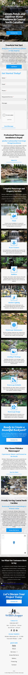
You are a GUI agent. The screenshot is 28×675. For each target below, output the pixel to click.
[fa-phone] (3, 5)
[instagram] (14, 630)
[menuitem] (14, 645)
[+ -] (14, 544)
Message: (4, 103)
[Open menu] (25, 4)
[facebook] (11, 630)
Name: (3, 78)
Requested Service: (7, 97)
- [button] (3, 538)
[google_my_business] (16, 630)
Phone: (4, 90)
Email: (3, 84)
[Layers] (25, 536)
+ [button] (3, 536)
